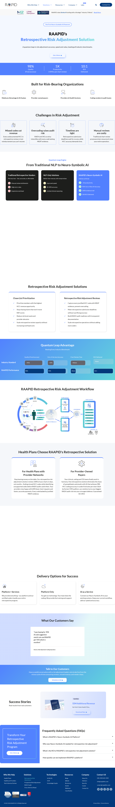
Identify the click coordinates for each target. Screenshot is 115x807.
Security (84, 783)
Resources (59, 5)
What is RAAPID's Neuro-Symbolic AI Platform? (61, 737)
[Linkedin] (98, 789)
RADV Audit (27, 785)
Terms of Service (105, 803)
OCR (48, 780)
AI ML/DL (49, 778)
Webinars (68, 788)
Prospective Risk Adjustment (32, 782)
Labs (83, 4)
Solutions (46, 5)
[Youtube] (107, 789)
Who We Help (32, 5)
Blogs (66, 778)
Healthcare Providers (10, 780)
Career (84, 786)
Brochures (68, 783)
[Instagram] (104, 789)
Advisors (84, 780)
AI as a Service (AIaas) (30, 787)
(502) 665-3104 (104, 778)
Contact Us (85, 788)
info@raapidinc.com (102, 781)
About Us (84, 778)
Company (71, 5)
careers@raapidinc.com (103, 785)
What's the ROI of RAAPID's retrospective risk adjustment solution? (69, 751)
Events (67, 786)
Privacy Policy (96, 803)
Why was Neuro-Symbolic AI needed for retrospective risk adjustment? (70, 744)
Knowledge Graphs (52, 783)
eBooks (67, 780)
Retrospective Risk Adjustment (29, 779)
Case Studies (68, 791)
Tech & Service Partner (10, 783)
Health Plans (7, 778)
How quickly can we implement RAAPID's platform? (63, 758)
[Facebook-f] (101, 789)
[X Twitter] (111, 789)
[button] (96, 4)
